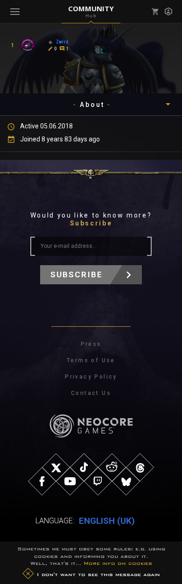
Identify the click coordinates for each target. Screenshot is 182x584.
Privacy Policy (91, 376)
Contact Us (91, 393)
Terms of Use (91, 360)
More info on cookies (118, 563)
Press (91, 344)
